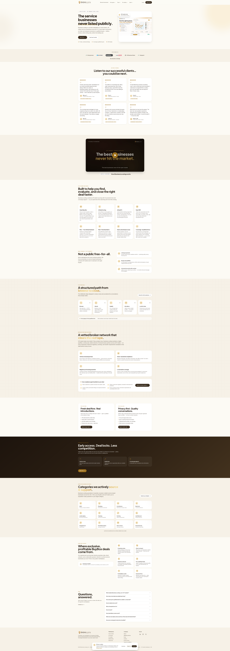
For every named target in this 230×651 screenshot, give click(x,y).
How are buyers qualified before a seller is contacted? (118, 599)
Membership (111, 638)
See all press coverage (115, 58)
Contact (125, 638)
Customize (123, 646)
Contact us (80, 604)
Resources (111, 640)
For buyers (112, 2)
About (125, 633)
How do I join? (109, 609)
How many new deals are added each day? (115, 596)
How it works (111, 633)
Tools (118, 2)
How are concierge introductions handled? (116, 620)
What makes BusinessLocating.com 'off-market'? (117, 592)
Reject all (129, 646)
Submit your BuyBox (145, 495)
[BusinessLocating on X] (146, 634)
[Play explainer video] (115, 155)
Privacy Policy (126, 640)
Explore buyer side (86, 427)
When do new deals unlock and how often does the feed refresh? (121, 616)
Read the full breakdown (144, 295)
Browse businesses (104, 2)
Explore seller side (123, 427)
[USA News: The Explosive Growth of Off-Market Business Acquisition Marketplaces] (119, 55)
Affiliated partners (127, 635)
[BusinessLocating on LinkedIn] (140, 634)
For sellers (124, 2)
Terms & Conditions (127, 642)
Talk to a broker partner (142, 385)
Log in (143, 2)
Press (125, 637)
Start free (149, 2)
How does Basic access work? (113, 613)
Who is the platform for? (111, 606)
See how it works (93, 37)
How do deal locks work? (111, 603)
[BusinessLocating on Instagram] (143, 634)
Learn (130, 2)
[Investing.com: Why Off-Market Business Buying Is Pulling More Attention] (109, 55)
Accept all (134, 646)
